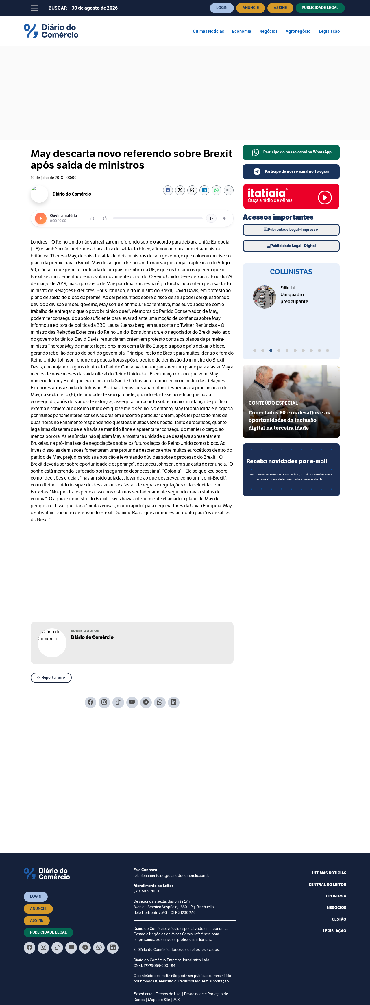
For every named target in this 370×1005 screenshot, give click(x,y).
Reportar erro (53, 677)
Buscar (58, 8)
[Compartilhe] (229, 190)
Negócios (268, 31)
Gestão (339, 919)
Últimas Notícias (208, 31)
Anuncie (251, 7)
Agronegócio (298, 31)
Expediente (143, 994)
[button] (255, 351)
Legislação (329, 31)
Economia (241, 31)
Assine (280, 7)
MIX (176, 999)
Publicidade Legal (320, 7)
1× (211, 218)
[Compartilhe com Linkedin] (204, 190)
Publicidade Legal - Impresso (293, 229)
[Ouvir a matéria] (41, 218)
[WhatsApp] (160, 702)
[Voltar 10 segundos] (92, 218)
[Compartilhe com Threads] (192, 190)
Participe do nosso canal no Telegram (297, 171)
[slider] (158, 218)
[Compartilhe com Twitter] (180, 190)
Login (221, 7)
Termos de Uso (168, 994)
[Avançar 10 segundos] (105, 218)
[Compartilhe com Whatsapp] (216, 190)
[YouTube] (132, 702)
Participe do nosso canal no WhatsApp (297, 152)
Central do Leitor (327, 884)
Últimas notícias (329, 873)
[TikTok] (118, 702)
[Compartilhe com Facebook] (168, 190)
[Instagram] (104, 702)
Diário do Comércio (92, 637)
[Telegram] (146, 702)
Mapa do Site (159, 999)
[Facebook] (90, 702)
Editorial (287, 287)
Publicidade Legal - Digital (293, 246)
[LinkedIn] (174, 702)
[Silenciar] (224, 218)
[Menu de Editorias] (34, 8)
